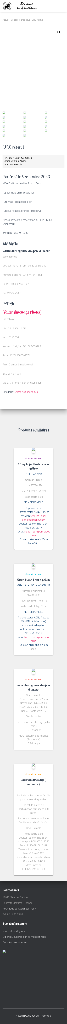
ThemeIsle (45, 1015)
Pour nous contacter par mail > (19, 908)
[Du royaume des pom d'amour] (24, 6)
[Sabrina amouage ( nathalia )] (33, 766)
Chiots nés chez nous (20, 20)
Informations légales (14, 931)
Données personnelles (15, 942)
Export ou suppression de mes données (24, 936)
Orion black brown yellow (33, 580)
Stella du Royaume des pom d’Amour (26, 251)
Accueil (6, 20)
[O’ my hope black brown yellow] (33, 450)
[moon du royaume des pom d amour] (33, 671)
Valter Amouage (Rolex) (22, 312)
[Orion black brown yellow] (33, 565)
